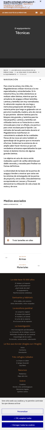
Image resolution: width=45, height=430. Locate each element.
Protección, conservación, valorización (22, 339)
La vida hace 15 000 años (27, 72)
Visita (22, 347)
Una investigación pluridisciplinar (22, 330)
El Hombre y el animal (22, 316)
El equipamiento (10, 74)
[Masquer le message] (40, 1)
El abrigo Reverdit (22, 363)
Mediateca (22, 374)
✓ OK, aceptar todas (22, 418)
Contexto (22, 350)
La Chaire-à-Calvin (22, 361)
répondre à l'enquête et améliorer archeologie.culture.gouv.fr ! (18, 5)
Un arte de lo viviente (22, 319)
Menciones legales (22, 389)
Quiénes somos (22, 391)
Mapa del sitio (22, 376)
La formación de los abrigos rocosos (22, 332)
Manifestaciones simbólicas (22, 293)
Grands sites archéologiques (22, 387)
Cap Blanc (22, 365)
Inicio (6, 70)
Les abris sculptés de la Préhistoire (14, 12)
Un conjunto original (22, 312)
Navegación (11, 79)
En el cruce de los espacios (22, 321)
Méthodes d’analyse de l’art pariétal (22, 334)
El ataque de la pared (22, 314)
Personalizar (22, 411)
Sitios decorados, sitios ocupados (22, 303)
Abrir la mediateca (11, 204)
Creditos (22, 384)
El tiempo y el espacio (22, 283)
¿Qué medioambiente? (22, 286)
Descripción (22, 352)
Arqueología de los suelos (22, 337)
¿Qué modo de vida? (22, 288)
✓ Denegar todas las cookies (22, 425)
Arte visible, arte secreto (22, 301)
